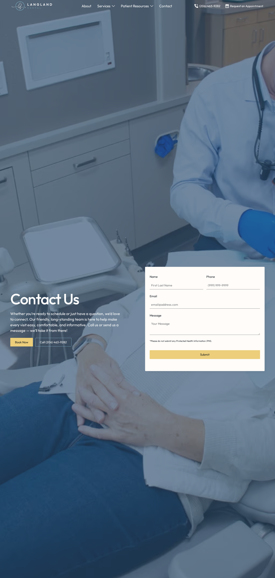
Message (155, 315)
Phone (210, 277)
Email (153, 296)
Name (154, 277)
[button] (106, 6)
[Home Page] (36, 6)
